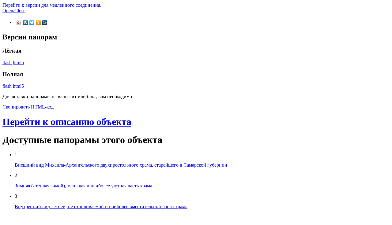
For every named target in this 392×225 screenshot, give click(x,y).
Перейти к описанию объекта (66, 121)
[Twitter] (32, 23)
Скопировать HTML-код (28, 106)
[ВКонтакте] (25, 23)
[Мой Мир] (45, 23)
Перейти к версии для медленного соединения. (51, 5)
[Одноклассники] (38, 23)
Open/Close (13, 10)
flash (7, 62)
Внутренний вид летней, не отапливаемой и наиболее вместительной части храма (101, 206)
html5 (18, 62)
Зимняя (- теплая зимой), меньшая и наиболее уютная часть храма (83, 185)
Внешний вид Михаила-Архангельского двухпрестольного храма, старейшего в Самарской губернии (121, 165)
